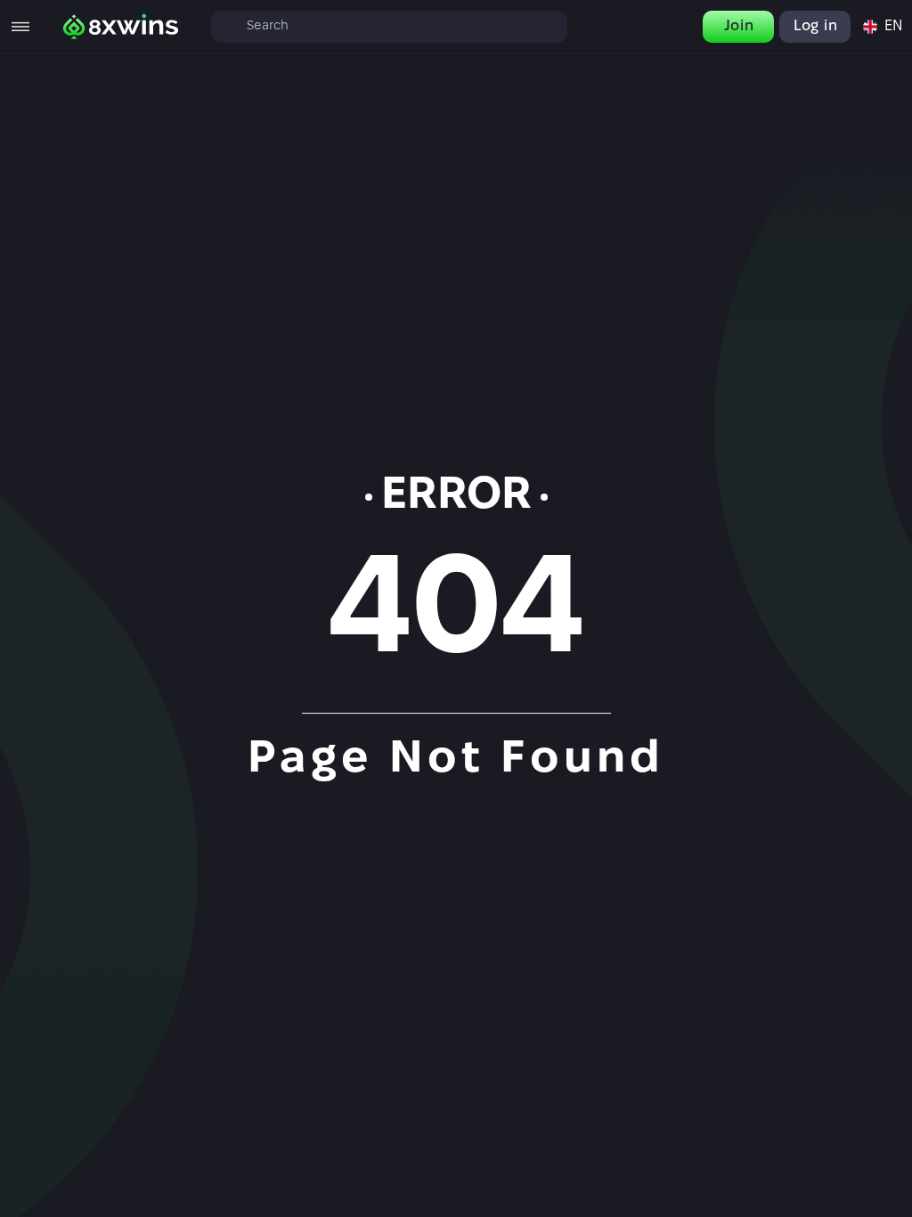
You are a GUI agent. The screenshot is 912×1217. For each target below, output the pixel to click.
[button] (881, 27)
